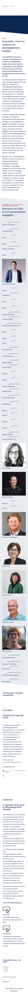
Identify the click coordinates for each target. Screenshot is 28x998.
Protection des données (9, 977)
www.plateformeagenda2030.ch (12, 762)
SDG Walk (6, 915)
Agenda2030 (7, 934)
